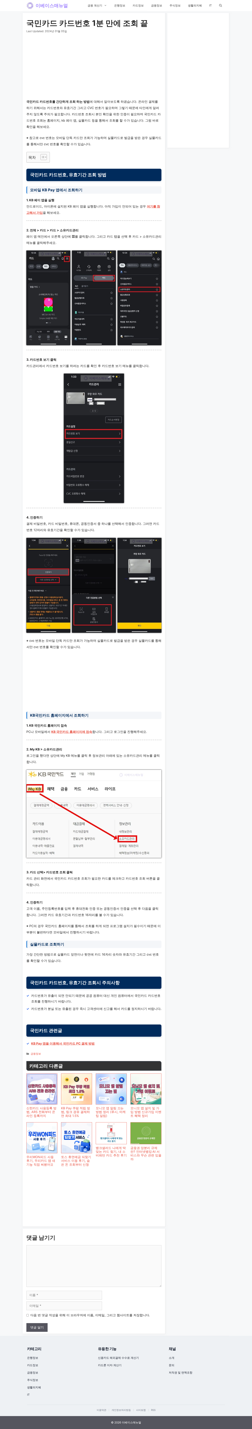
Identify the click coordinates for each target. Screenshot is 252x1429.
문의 (171, 1365)
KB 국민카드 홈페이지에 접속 (71, 732)
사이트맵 (141, 1410)
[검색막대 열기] (220, 5)
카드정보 (138, 5)
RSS (153, 1410)
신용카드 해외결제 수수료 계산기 (118, 1358)
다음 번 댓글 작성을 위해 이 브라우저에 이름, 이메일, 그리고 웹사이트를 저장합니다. (90, 1315)
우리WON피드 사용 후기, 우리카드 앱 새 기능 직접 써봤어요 (40, 1160)
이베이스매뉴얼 (52, 5)
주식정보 (175, 5)
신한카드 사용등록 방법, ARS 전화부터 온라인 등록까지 (41, 1112)
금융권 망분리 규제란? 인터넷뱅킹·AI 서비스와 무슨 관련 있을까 (145, 1153)
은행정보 (119, 5)
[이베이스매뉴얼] (30, 5)
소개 (171, 1358)
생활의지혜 (195, 5)
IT (210, 5)
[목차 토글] (42, 157)
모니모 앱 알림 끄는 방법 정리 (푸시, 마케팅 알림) (111, 1112)
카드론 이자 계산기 (110, 1365)
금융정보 (156, 5)
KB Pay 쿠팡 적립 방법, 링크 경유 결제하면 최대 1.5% (75, 1112)
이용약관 (101, 1410)
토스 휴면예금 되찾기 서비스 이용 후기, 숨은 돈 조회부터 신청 (76, 1160)
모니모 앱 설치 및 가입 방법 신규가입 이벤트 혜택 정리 (145, 1112)
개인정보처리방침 (121, 1410)
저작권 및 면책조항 (180, 1372)
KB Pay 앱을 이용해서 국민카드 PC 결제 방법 (63, 1043)
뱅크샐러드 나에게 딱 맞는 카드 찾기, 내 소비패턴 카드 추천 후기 (111, 1151)
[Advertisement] (93, 67)
